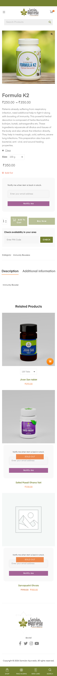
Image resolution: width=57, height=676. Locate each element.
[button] (52, 34)
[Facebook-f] (20, 643)
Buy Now (41, 221)
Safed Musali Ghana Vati (28, 483)
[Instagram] (31, 643)
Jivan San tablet (28, 380)
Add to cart (21, 221)
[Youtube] (37, 643)
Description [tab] (10, 271)
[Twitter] (26, 643)
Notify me (28, 204)
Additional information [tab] (39, 271)
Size (4, 157)
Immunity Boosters (21, 255)
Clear (8, 151)
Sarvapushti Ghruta (28, 586)
